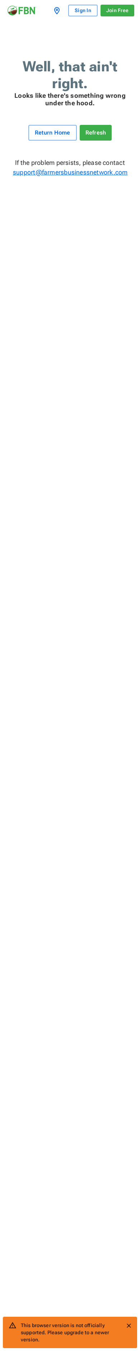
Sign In (83, 10)
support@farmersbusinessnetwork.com (70, 172)
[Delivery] (58, 10)
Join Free (117, 10)
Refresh (95, 132)
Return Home (52, 132)
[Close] (128, 1325)
